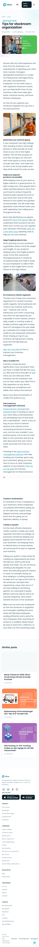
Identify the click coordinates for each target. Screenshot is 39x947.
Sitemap (14, 939)
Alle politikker (6, 924)
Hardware (5, 820)
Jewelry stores (7, 858)
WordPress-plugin (8, 814)
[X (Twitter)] (4, 789)
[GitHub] (17, 789)
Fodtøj (4, 845)
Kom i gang (25, 5)
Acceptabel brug (8, 921)
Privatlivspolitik (7, 906)
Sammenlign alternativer (10, 864)
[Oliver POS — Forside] (7, 4)
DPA (3, 915)
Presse (4, 893)
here (23, 398)
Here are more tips (11, 349)
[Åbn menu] (34, 4)
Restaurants (6, 836)
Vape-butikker (7, 829)
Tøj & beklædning (8, 842)
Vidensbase (6, 877)
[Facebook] (12, 789)
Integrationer (6, 817)
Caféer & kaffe (7, 833)
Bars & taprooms (8, 839)
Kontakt (4, 896)
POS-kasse (6, 807)
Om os (4, 886)
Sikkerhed (5, 912)
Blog (9, 17)
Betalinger (5, 810)
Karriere (4, 890)
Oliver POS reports (20, 220)
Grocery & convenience (10, 851)
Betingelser (6, 909)
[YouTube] (8, 789)
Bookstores (6, 861)
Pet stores (5, 854)
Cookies (5, 918)
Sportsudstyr (6, 848)
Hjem (3, 17)
